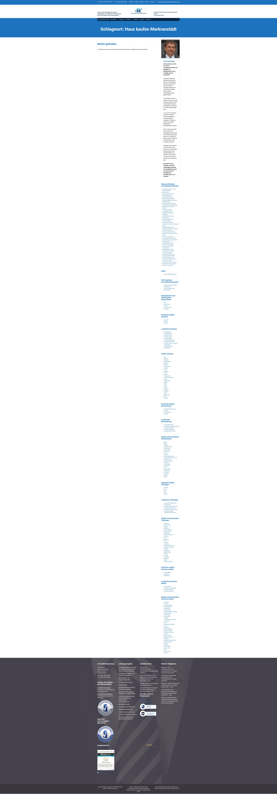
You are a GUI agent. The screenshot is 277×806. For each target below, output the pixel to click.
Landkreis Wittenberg (169, 591)
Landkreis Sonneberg (169, 511)
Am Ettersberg (167, 525)
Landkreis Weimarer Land (170, 512)
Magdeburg (166, 575)
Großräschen (167, 451)
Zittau (165, 396)
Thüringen (166, 309)
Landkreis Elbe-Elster (168, 424)
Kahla (165, 540)
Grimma (166, 374)
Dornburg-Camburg (168, 534)
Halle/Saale (166, 574)
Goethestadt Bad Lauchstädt (170, 611)
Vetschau (166, 473)
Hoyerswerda (167, 376)
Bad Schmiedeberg (168, 605)
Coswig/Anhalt (167, 610)
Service (149, 19)
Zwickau (166, 398)
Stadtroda (166, 558)
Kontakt (143, 19)
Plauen (165, 387)
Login (138, 791)
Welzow (166, 475)
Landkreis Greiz (167, 504)
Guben (165, 453)
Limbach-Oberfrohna (168, 377)
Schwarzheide (167, 468)
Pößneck (166, 548)
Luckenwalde (167, 464)
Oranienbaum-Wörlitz (169, 632)
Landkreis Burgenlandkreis (170, 619)
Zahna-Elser (166, 648)
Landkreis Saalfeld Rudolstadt (171, 509)
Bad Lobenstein (167, 531)
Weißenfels (166, 645)
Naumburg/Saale (168, 630)
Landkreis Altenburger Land (170, 503)
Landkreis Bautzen (168, 333)
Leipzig (165, 323)
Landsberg (166, 621)
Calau (165, 441)
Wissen (136, 19)
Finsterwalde (167, 448)
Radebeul (166, 391)
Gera (165, 489)
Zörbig (165, 652)
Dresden (166, 321)
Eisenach (166, 487)
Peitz (165, 467)
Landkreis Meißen (168, 338)
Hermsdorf (166, 539)
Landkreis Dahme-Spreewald (170, 457)
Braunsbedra (167, 608)
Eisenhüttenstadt (168, 446)
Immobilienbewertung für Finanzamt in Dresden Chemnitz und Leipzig (170, 224)
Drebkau (166, 445)
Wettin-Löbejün (167, 646)
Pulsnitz (166, 388)
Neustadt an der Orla (168, 547)
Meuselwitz (166, 544)
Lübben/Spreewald (168, 461)
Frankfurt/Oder (167, 412)
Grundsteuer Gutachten (167, 265)
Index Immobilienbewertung (170, 274)
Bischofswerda (167, 361)
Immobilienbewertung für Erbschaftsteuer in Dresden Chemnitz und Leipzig (168, 251)
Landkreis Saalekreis (168, 589)
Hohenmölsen (167, 614)
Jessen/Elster (167, 616)
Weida (165, 560)
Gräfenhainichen (168, 613)
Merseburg (166, 627)
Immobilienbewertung (104, 19)
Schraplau (166, 638)
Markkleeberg (167, 380)
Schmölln (166, 555)
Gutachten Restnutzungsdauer (169, 263)
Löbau (165, 379)
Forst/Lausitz (167, 449)
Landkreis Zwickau (168, 346)
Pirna (165, 385)
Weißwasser (167, 395)
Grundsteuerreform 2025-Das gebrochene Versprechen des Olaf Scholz (169, 233)
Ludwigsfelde (167, 465)
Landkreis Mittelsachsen (169, 340)
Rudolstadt (166, 550)
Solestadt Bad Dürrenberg (170, 640)
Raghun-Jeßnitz (167, 635)
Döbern (165, 443)
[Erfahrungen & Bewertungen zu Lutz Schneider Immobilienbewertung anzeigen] (105, 760)
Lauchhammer (167, 459)
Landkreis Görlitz (168, 335)
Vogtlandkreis (167, 348)
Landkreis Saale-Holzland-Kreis (171, 506)
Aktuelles (114, 19)
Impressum (143, 699)
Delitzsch (166, 363)
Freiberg (166, 368)
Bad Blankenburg (168, 529)
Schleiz (165, 553)
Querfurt (166, 633)
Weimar (165, 494)
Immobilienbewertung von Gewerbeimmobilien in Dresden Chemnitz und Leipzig (169, 259)
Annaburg (166, 603)
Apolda (165, 526)
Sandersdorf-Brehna (168, 637)
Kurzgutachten (167, 286)
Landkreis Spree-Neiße (169, 429)
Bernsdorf (166, 360)
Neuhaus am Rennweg (169, 545)
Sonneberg (166, 556)
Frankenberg (167, 366)
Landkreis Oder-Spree (169, 427)
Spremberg (166, 472)
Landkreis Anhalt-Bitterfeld (170, 588)
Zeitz (165, 649)
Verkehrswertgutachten (169, 288)
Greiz (165, 537)
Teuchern (166, 643)
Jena (165, 490)
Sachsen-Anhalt (167, 307)
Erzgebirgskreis (167, 332)
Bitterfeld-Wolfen (168, 606)
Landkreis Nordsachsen (169, 341)
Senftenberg (167, 470)
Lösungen (121, 19)
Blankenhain (167, 533)
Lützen (165, 625)
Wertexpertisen (167, 289)
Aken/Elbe (166, 602)
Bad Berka (166, 528)
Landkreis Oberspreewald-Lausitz (171, 426)
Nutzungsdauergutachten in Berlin (170, 205)
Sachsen (166, 305)
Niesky (165, 383)
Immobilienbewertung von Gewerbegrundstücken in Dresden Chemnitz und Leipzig (169, 229)
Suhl (165, 492)
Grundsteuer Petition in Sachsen (169, 262)
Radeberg (166, 390)
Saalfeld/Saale (167, 552)
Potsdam (166, 413)
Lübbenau (166, 462)
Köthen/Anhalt (167, 586)
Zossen (165, 476)
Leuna (165, 622)
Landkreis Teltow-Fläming (170, 431)
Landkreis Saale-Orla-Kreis (170, 507)
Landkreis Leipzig (168, 336)
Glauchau (166, 371)
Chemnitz (166, 319)
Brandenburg (167, 304)
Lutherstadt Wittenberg (169, 624)
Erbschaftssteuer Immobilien (170, 285)
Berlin (165, 302)
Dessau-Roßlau (167, 572)
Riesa (165, 393)
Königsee (166, 542)
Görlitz (165, 372)
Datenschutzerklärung (145, 702)
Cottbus (166, 410)
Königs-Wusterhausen (169, 456)
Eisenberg (166, 536)
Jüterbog (166, 454)
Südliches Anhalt (168, 641)
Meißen (165, 382)
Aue (165, 356)
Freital (165, 369)
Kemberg (166, 618)
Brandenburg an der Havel (170, 409)
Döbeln (165, 364)
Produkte (128, 19)
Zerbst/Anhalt (167, 651)
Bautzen (166, 358)
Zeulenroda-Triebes (168, 561)
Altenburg (166, 523)
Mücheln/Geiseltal (168, 629)
